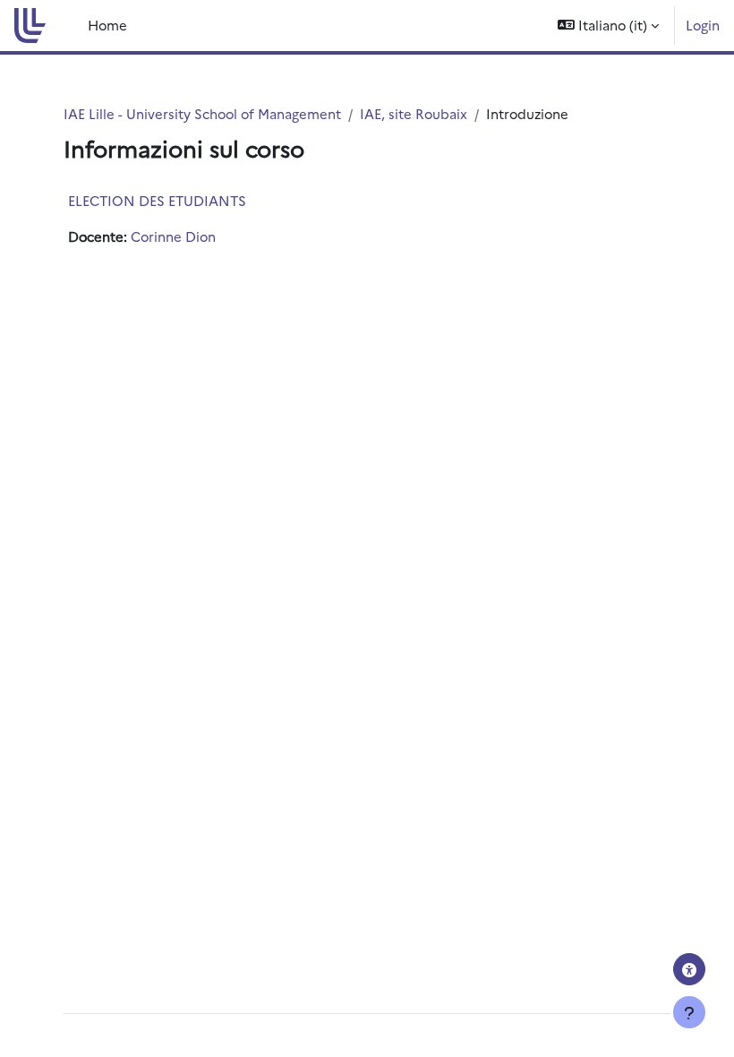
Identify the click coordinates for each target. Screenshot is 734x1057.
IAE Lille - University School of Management (202, 113)
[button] (608, 25)
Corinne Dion (173, 236)
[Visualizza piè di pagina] (689, 1012)
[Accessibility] (689, 969)
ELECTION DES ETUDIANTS (157, 200)
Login (703, 24)
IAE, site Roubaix (413, 113)
